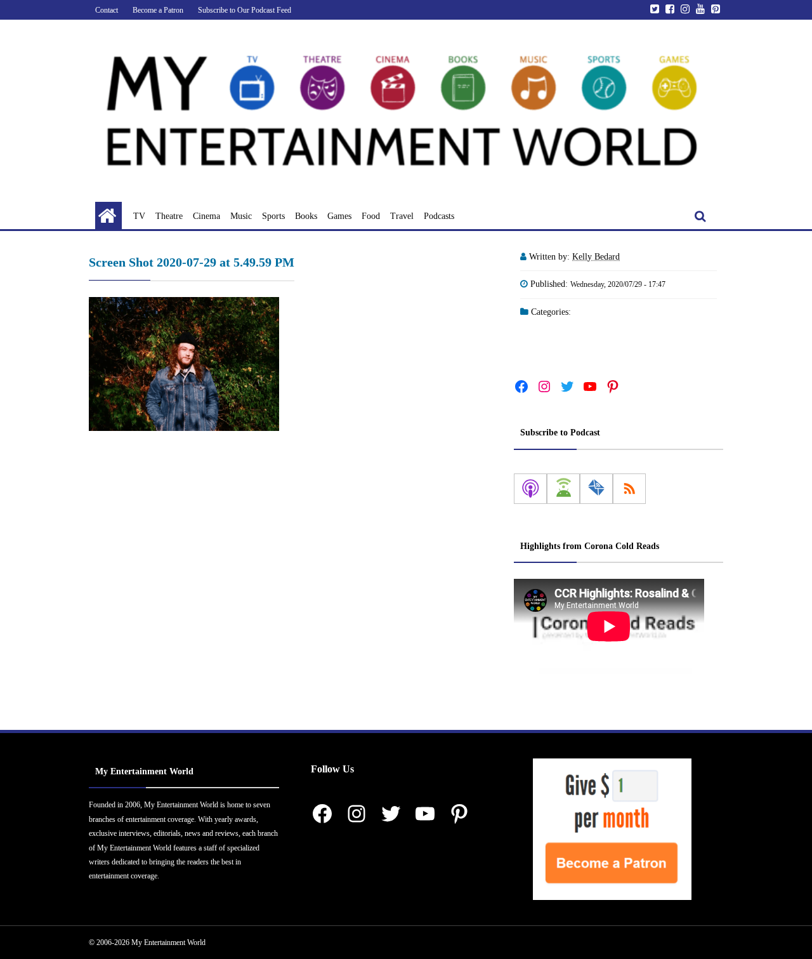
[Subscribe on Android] (563, 488)
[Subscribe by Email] (596, 488)
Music (241, 216)
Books (306, 216)
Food (371, 216)
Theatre (169, 216)
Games (339, 216)
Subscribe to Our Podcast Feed (244, 10)
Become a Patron (158, 10)
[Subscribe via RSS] (629, 488)
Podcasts (439, 216)
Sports (273, 216)
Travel (402, 216)
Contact (106, 10)
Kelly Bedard (596, 256)
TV (139, 216)
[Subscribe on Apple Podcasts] (530, 488)
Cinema (206, 216)
